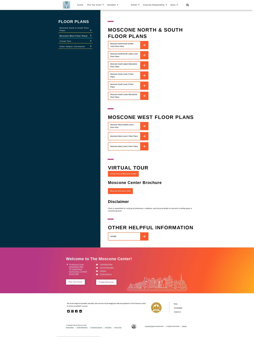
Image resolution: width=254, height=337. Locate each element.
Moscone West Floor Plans (74, 36)
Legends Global (150, 326)
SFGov (170, 326)
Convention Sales (106, 264)
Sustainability (178, 308)
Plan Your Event (75, 282)
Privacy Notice (70, 327)
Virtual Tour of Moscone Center (123, 174)
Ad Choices (108, 327)
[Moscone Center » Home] (66, 5)
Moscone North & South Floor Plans (74, 29)
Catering (103, 271)
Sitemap (184, 326)
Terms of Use (118, 327)
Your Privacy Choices (96, 327)
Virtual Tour (65, 41)
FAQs (176, 304)
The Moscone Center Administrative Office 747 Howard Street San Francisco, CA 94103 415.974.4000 (78, 269)
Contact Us (177, 312)
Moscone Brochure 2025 (120, 191)
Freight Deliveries (106, 282)
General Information (107, 268)
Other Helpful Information (72, 47)
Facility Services (106, 274)
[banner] (127, 5)
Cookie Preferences (82, 327)
